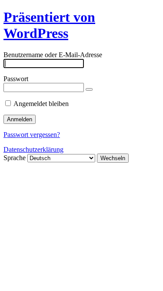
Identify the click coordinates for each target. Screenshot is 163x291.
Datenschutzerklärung (33, 149)
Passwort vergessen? (31, 134)
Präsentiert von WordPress (49, 25)
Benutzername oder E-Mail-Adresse (52, 54)
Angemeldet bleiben (41, 103)
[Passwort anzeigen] (89, 89)
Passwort (15, 78)
